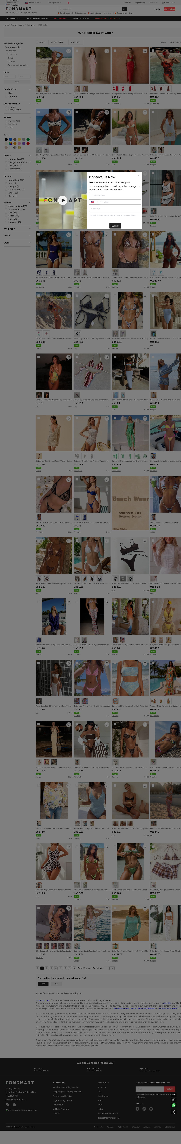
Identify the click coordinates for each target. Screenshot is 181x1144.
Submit (115, 226)
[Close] (139, 175)
